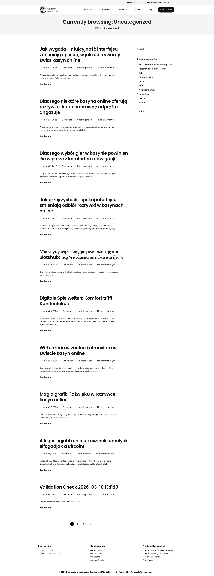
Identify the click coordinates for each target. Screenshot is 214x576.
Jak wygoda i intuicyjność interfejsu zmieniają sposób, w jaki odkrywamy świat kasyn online (80, 54)
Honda (142, 98)
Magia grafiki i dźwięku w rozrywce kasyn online (77, 397)
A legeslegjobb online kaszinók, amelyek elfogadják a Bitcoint (84, 443)
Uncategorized (84, 67)
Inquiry (138, 9)
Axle (141, 73)
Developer (67, 67)
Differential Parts (147, 77)
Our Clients (95, 557)
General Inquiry (97, 550)
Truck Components (146, 89)
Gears (142, 81)
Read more (45, 84)
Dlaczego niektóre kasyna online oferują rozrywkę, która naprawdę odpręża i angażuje (83, 106)
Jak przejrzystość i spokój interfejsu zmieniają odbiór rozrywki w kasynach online (81, 205)
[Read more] (40, 2)
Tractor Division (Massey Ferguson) (155, 64)
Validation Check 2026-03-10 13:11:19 (79, 487)
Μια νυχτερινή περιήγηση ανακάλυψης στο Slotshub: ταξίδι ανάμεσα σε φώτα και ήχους (81, 254)
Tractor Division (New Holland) (152, 68)
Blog (150, 9)
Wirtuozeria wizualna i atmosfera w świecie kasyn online (78, 350)
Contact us (166, 9)
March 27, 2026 (50, 360)
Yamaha (143, 102)
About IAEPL (88, 9)
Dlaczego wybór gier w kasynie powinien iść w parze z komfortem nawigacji (84, 156)
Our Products (96, 553)
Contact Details (97, 560)
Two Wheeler (143, 94)
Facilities (106, 9)
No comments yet (105, 67)
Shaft (141, 85)
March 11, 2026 (49, 453)
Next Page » (96, 524)
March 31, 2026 (50, 67)
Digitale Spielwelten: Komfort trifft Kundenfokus (76, 301)
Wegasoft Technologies (141, 572)
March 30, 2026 (50, 264)
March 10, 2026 (50, 494)
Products (123, 9)
